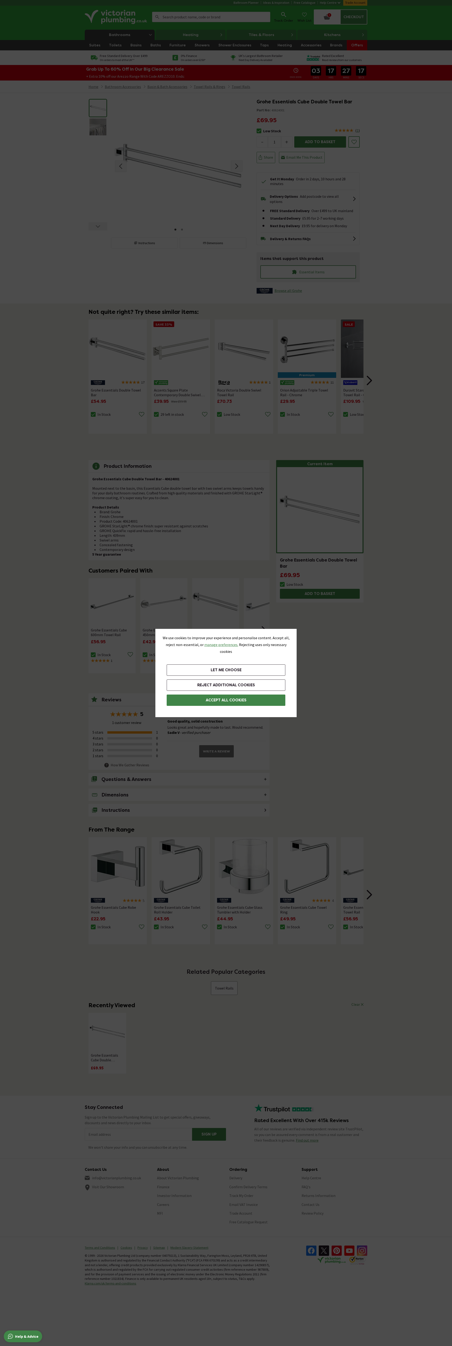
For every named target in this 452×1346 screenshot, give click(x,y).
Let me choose (226, 669)
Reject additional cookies (226, 685)
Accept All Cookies (226, 700)
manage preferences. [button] (221, 644)
